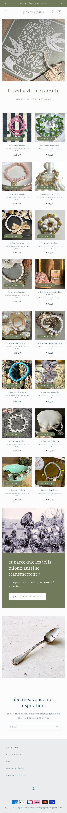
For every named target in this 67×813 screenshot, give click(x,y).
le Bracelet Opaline (17, 441)
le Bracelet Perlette (17, 343)
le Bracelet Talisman (50, 441)
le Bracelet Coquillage (50, 194)
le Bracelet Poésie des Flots (50, 343)
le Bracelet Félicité (17, 490)
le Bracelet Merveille (50, 392)
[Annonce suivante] (61, 3)
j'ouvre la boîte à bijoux (27, 596)
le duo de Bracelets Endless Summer (50, 293)
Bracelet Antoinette (49, 490)
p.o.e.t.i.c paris (18, 808)
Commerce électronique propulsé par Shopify (43, 808)
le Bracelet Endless (49, 243)
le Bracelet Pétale (17, 194)
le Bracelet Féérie (17, 145)
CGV (8, 761)
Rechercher (12, 747)
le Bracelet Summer (17, 292)
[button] (6, 12)
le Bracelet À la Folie (17, 392)
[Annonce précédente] (5, 3)
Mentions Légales (15, 768)
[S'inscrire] (57, 726)
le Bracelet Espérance (50, 145)
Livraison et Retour (16, 775)
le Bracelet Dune (17, 243)
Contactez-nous (14, 754)
